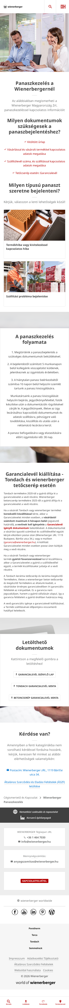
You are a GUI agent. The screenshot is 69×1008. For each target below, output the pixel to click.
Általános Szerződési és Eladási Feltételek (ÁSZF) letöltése (34, 784)
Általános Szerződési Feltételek (33, 964)
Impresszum (17, 958)
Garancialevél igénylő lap (36, 674)
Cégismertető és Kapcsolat (21, 797)
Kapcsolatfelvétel (34, 880)
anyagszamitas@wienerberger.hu (36, 861)
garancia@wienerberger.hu (19, 542)
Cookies (48, 970)
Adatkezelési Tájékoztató (42, 958)
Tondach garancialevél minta (35, 686)
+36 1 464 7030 (36, 837)
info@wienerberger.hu (36, 841)
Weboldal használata (27, 970)
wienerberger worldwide (36, 901)
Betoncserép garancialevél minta (35, 697)
